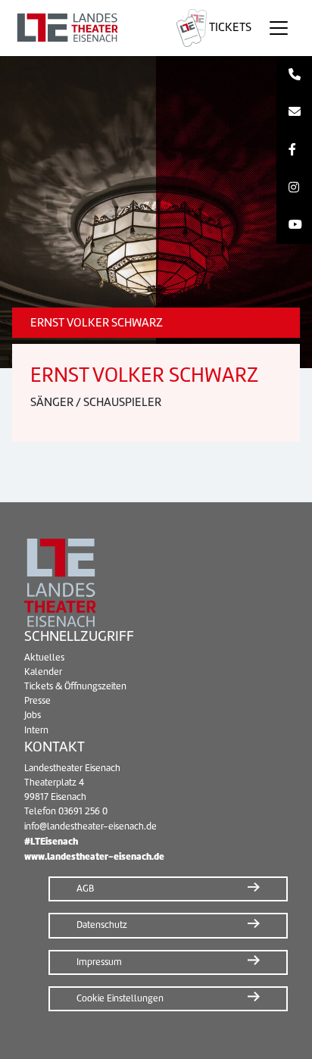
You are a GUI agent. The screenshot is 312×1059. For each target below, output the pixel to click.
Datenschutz (101, 925)
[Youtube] (294, 225)
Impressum (99, 962)
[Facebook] (294, 150)
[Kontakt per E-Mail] (294, 113)
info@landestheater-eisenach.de (90, 826)
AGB (85, 888)
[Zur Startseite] (85, 28)
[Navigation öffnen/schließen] (278, 28)
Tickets (229, 27)
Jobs (32, 715)
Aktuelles (44, 657)
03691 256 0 (83, 811)
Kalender (43, 672)
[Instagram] (294, 188)
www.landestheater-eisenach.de (94, 856)
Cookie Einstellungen (120, 998)
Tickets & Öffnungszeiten (75, 686)
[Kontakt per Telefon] (294, 75)
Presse (37, 701)
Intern (36, 730)
